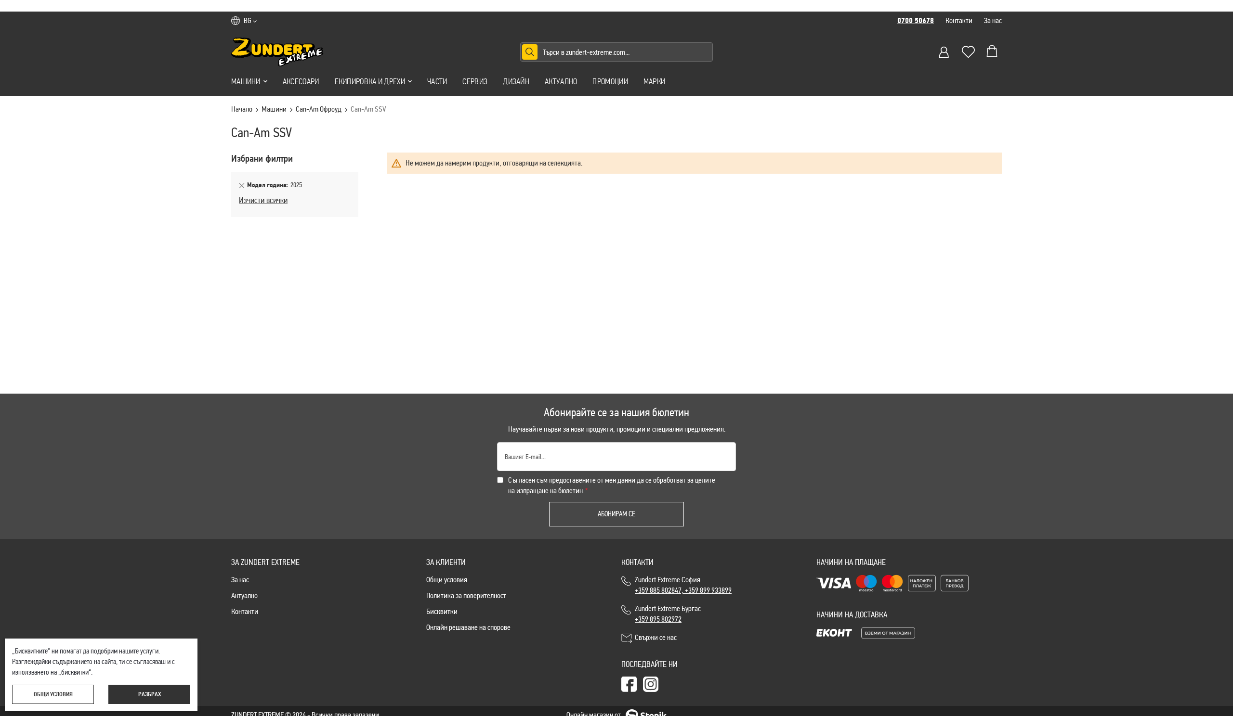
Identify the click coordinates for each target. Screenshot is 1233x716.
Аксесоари (301, 81)
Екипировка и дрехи (370, 81)
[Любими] (968, 52)
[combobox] (616, 52)
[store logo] (277, 52)
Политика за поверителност (466, 595)
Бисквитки (442, 611)
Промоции (610, 81)
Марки (654, 81)
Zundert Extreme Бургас (669, 614)
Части (437, 81)
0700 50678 (915, 21)
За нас (993, 20)
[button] (250, 20)
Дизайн (516, 81)
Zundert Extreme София (683, 585)
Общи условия (446, 579)
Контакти (958, 20)
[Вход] (944, 52)
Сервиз (474, 81)
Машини (246, 81)
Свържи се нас (656, 637)
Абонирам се (616, 514)
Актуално (561, 81)
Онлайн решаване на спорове (468, 627)
